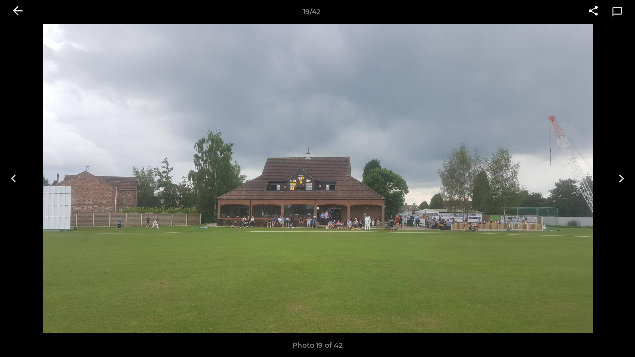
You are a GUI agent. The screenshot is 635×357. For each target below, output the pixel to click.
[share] (593, 12)
